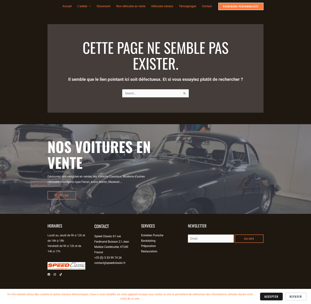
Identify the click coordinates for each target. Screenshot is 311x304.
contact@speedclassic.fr (109, 263)
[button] (89, 6)
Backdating (148, 240)
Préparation (148, 246)
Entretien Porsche (152, 235)
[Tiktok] (60, 274)
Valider (249, 238)
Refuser (296, 296)
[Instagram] (54, 274)
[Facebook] (49, 274)
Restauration (149, 251)
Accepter (271, 296)
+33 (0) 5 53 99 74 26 (108, 257)
